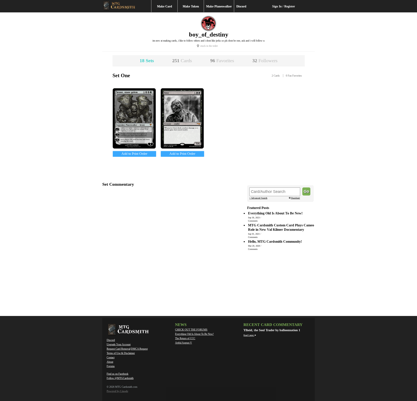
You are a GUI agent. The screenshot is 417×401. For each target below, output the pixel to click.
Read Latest (248, 335)
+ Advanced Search (258, 198)
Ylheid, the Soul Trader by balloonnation (271, 330)
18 (147, 60)
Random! (295, 198)
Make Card (164, 6)
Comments (253, 221)
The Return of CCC (185, 338)
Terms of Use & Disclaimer (121, 353)
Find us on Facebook (117, 373)
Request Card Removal (118, 348)
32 (265, 60)
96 (222, 60)
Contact (110, 357)
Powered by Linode (117, 391)
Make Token (191, 6)
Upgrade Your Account (119, 344)
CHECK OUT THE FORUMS (191, 329)
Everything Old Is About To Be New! (194, 334)
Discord (241, 6)
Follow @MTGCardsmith (120, 378)
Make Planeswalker (219, 6)
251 (182, 60)
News (181, 324)
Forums (111, 366)
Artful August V (183, 342)
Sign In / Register (283, 6)
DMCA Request (139, 348)
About (110, 361)
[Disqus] (172, 245)
